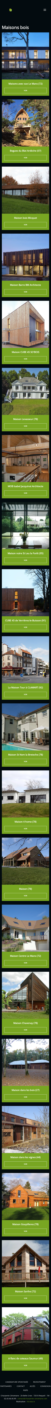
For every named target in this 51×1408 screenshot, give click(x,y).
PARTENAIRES (6, 1386)
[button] (44, 9)
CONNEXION (45, 1386)
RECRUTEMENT (39, 1382)
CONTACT (21, 1386)
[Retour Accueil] (10, 9)
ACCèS (32, 1386)
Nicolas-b (31, 1401)
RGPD (25, 1390)
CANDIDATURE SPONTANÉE (16, 1382)
